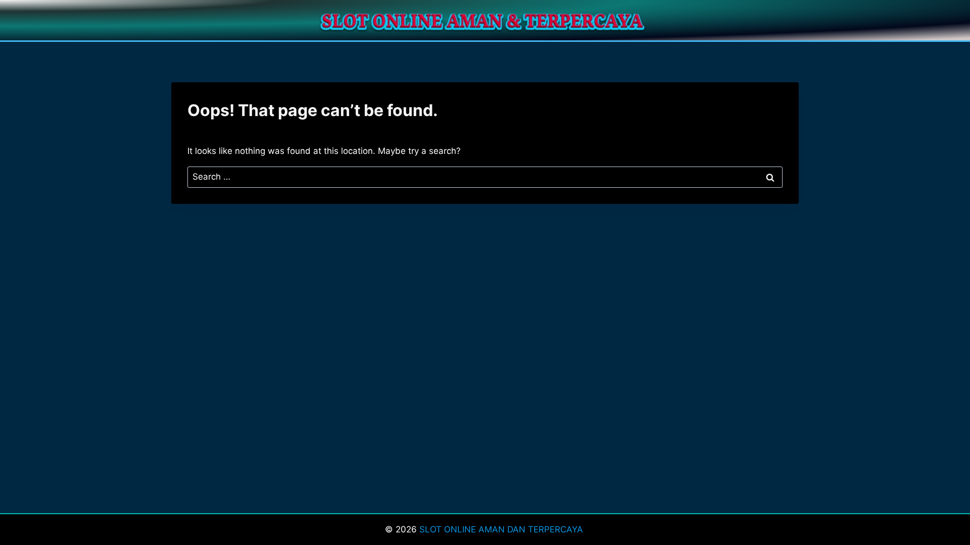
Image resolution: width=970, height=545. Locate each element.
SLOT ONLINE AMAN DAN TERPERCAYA (502, 529)
